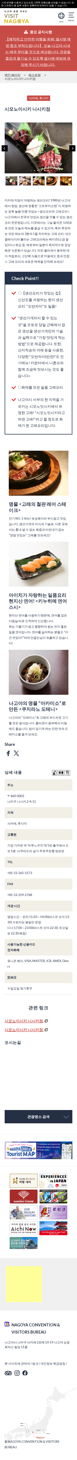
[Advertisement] (24, 1284)
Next (72, 148)
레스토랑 (34, 75)
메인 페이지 (12, 75)
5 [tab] (44, 170)
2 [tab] (34, 170)
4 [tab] (41, 170)
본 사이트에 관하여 (17, 1363)
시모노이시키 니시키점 (24, 1021)
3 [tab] (38, 170)
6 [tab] (48, 170)
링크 (35, 1363)
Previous (5, 148)
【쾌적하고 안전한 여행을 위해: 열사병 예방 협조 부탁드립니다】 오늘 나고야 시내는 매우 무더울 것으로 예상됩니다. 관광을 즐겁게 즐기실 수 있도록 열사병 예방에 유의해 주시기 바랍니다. (38, 52)
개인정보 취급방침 (52, 1363)
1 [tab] (31, 170)
